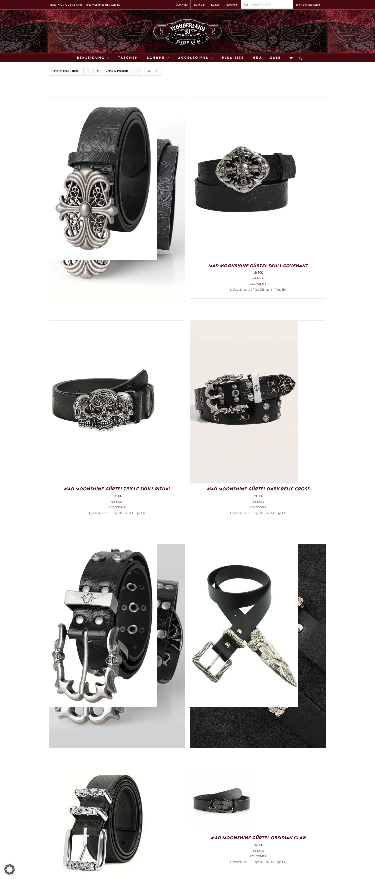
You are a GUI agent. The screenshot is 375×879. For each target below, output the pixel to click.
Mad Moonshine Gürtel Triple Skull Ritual (117, 489)
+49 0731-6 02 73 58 (70, 4)
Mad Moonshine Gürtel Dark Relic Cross (258, 489)
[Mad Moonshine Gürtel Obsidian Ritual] (103, 547)
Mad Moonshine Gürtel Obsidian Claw (258, 838)
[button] (9, 869)
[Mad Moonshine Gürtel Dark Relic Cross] (244, 324)
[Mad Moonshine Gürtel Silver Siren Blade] (244, 547)
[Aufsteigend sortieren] (97, 71)
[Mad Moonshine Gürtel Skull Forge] (103, 770)
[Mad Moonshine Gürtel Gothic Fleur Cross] (103, 100)
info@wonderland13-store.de (103, 4)
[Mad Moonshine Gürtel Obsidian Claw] (222, 770)
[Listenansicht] (157, 71)
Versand (261, 283)
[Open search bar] (300, 57)
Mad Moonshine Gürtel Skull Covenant (258, 266)
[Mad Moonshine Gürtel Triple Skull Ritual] (103, 324)
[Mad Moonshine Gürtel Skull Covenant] (244, 100)
